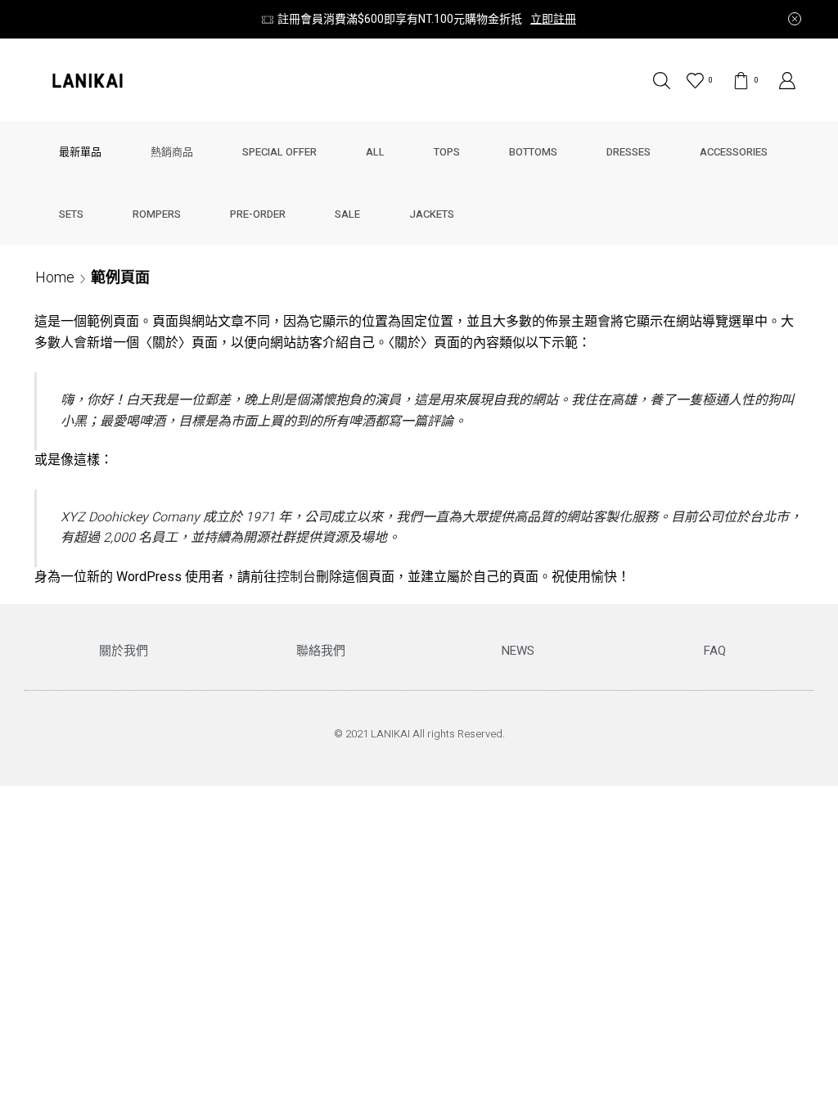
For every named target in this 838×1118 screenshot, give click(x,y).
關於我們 (123, 650)
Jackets (431, 214)
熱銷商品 (172, 152)
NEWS (518, 650)
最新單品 (80, 152)
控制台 (296, 577)
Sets (71, 214)
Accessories (734, 152)
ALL (375, 152)
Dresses (628, 152)
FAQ (715, 650)
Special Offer (279, 152)
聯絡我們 (320, 650)
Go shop (692, 19)
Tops (447, 152)
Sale (347, 214)
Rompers (157, 214)
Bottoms (533, 152)
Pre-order (258, 214)
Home (54, 277)
